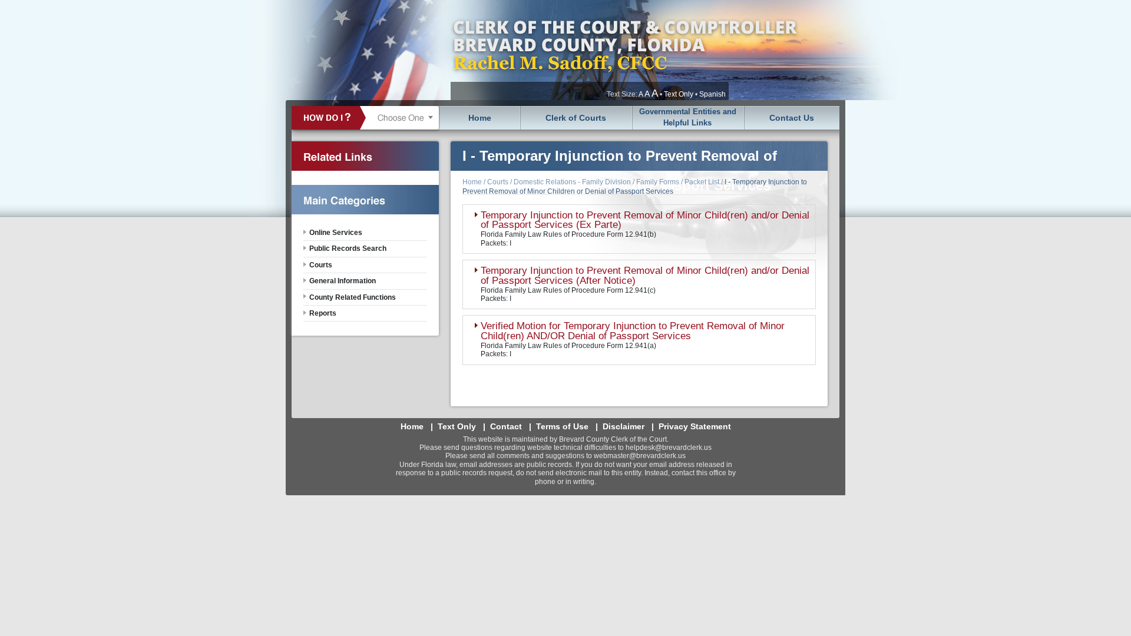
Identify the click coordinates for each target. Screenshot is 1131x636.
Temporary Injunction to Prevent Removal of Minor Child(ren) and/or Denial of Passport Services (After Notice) (645, 275)
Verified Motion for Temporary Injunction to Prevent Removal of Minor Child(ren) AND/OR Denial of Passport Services (633, 331)
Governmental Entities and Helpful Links (687, 117)
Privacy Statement (695, 426)
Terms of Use (562, 426)
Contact (506, 426)
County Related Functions (352, 297)
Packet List (701, 182)
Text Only (678, 94)
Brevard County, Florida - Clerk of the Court (624, 50)
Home (479, 117)
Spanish (712, 94)
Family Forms (657, 182)
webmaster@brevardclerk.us (640, 456)
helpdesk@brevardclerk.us (669, 447)
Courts (497, 182)
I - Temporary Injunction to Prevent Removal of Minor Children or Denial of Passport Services (634, 187)
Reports (322, 313)
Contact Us (791, 117)
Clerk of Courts (575, 117)
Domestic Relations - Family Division (572, 182)
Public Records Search (347, 248)
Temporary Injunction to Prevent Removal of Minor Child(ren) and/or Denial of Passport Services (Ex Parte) (645, 220)
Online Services (335, 232)
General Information (342, 281)
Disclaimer (623, 426)
